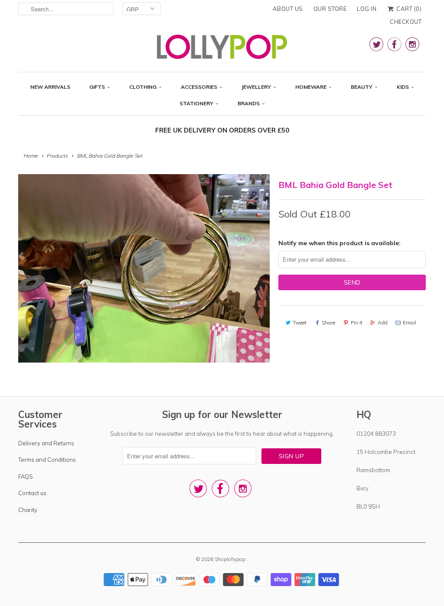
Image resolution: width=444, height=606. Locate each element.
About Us (288, 8)
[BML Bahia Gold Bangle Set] (144, 268)
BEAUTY (361, 87)
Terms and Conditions (47, 459)
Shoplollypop (231, 559)
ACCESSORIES (199, 87)
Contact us (32, 492)
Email (409, 322)
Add (383, 322)
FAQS (25, 476)
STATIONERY (196, 103)
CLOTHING (143, 87)
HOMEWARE (310, 87)
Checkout (405, 21)
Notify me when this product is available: (339, 243)
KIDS (403, 87)
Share (328, 322)
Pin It (356, 322)
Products (57, 155)
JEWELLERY (256, 87)
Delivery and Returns (46, 443)
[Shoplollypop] (222, 49)
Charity (27, 509)
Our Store (330, 8)
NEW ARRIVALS (50, 87)
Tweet (300, 322)
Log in (366, 8)
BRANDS (249, 103)
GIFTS (97, 87)
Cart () (408, 8)
